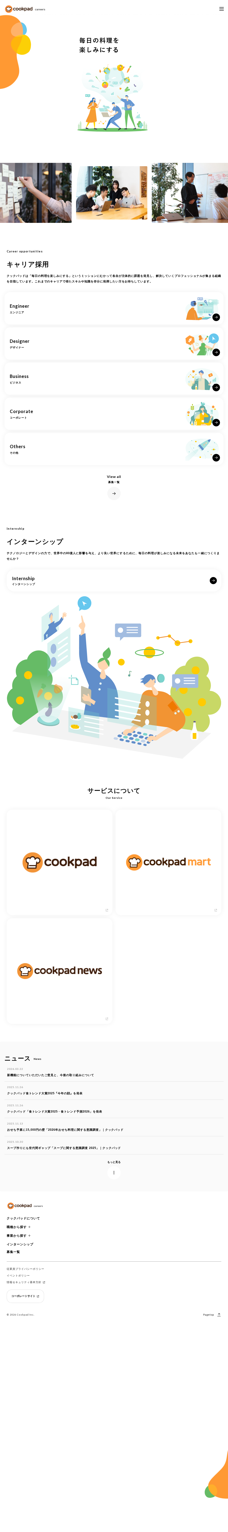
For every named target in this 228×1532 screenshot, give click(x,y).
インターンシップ (20, 1244)
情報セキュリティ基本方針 (24, 1282)
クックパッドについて (23, 1218)
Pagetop (208, 1314)
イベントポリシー (18, 1275)
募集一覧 (13, 1252)
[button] (114, 1218)
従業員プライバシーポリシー (25, 1268)
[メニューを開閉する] (221, 9)
